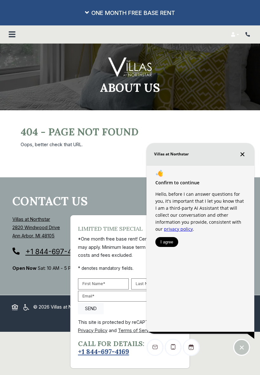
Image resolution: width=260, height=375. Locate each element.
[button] (130, 12)
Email (88, 295)
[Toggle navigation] (12, 35)
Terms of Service (136, 330)
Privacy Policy (92, 330)
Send (91, 308)
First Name (93, 283)
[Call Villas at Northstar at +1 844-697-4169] (248, 35)
